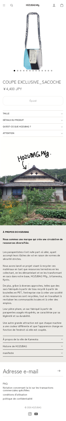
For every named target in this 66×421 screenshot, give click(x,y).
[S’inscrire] (59, 371)
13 (51, 70)
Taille (6, 113)
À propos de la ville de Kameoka (20, 339)
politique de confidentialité (17, 398)
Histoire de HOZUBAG (15, 346)
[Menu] (4, 5)
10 (42, 70)
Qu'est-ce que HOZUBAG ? (17, 126)
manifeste (8, 353)
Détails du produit (13, 120)
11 (45, 70)
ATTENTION (8, 133)
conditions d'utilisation (15, 394)
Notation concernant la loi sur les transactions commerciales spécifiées (28, 389)
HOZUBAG (36, 407)
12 (48, 70)
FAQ (5, 383)
